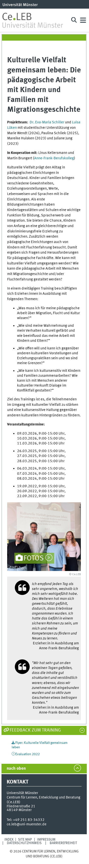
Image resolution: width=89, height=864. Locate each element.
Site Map (25, 839)
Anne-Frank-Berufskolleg (54, 158)
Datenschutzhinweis (24, 843)
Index (9, 839)
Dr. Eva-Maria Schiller (47, 122)
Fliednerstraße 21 (21, 806)
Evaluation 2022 (27, 754)
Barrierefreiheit (63, 843)
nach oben (16, 768)
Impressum (46, 839)
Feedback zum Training (35, 730)
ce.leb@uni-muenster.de (26, 824)
